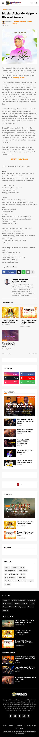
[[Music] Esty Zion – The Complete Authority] (10, 525)
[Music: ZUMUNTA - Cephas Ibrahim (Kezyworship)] (10, 443)
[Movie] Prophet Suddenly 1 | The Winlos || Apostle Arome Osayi (25, 658)
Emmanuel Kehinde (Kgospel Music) (20, 281)
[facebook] (10, 716)
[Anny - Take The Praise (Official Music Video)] (10, 433)
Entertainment (22, 570)
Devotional (21, 577)
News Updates (10, 570)
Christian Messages (11, 574)
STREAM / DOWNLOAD (19, 159)
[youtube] (19, 716)
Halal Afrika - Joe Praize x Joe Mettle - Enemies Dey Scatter (25, 421)
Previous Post (7, 354)
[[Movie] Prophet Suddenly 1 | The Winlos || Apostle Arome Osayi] (8, 660)
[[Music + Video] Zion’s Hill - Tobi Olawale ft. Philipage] (8, 623)
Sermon (7, 584)
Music (14, 267)
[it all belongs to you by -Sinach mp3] (10, 453)
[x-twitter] (15, 716)
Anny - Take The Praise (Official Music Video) (25, 430)
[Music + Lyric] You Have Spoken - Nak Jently (8, 344)
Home (4, 9)
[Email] (28, 272)
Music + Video (22, 581)
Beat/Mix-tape (10, 581)
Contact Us (20, 726)
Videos (21, 567)
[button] (3, 3)
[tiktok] (28, 716)
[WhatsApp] (24, 272)
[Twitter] (19, 272)
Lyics (31, 581)
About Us (6, 600)
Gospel (9, 9)
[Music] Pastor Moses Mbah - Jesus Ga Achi (24, 461)
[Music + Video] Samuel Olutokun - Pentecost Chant (28, 322)
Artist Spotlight (10, 577)
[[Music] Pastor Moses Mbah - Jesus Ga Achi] (10, 463)
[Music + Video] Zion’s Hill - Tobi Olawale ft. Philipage (24, 621)
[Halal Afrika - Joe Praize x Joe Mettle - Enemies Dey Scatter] (10, 422)
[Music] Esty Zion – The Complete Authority (10, 321)
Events (23, 574)
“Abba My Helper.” (19, 78)
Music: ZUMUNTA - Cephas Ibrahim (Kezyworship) (23, 441)
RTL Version (19, 728)
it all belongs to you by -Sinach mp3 (25, 451)
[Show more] (32, 272)
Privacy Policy (31, 726)
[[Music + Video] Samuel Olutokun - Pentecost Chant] (10, 535)
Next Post (32, 354)
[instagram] (24, 716)
